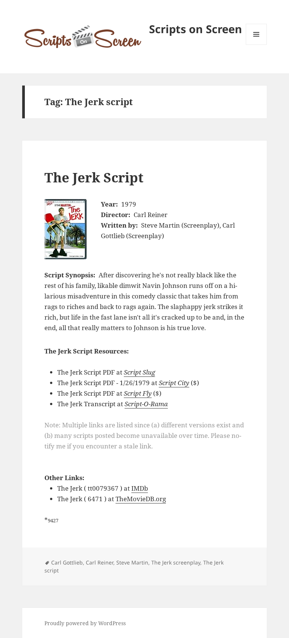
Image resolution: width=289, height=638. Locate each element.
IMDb (139, 488)
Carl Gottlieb (67, 562)
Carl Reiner (99, 562)
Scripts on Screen (195, 28)
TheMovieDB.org (141, 498)
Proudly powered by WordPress (85, 623)
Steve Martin (132, 562)
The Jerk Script (93, 177)
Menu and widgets (256, 44)
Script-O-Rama (146, 403)
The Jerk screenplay (175, 562)
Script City (174, 382)
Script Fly (138, 393)
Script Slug (139, 372)
